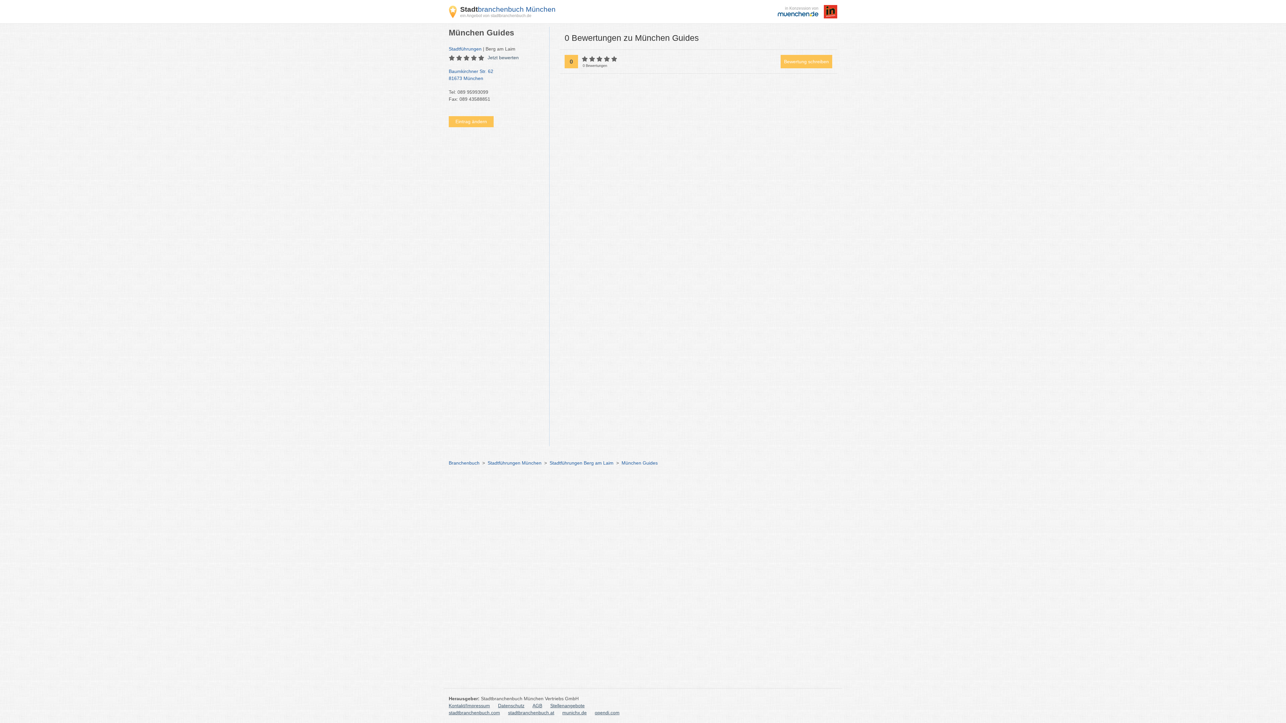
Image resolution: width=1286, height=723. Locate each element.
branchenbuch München (508, 9)
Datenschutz (511, 705)
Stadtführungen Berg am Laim (582, 463)
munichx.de (574, 712)
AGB (537, 705)
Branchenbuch (464, 463)
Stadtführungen (465, 49)
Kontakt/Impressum (469, 705)
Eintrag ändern (471, 121)
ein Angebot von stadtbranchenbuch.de (495, 15)
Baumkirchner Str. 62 (471, 75)
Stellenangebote (567, 705)
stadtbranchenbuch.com (474, 712)
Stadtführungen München (515, 463)
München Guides (640, 463)
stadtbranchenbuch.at (531, 712)
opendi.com (607, 712)
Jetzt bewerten (503, 57)
